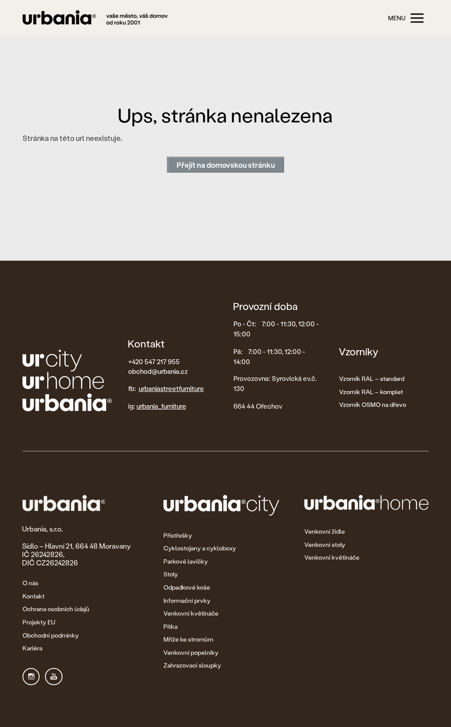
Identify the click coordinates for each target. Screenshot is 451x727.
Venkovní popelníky (190, 652)
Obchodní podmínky (50, 635)
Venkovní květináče (190, 613)
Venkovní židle (324, 531)
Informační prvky (187, 600)
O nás (30, 583)
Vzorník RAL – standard (371, 378)
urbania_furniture (161, 406)
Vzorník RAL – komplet (371, 391)
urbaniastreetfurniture (171, 388)
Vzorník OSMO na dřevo (372, 404)
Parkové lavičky (185, 561)
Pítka (170, 626)
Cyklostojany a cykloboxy (199, 548)
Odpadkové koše (186, 587)
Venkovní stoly (324, 544)
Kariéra (32, 648)
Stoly (170, 574)
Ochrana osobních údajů (55, 609)
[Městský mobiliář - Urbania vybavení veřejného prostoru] (95, 18)
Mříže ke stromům (188, 639)
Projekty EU (38, 622)
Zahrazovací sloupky (192, 665)
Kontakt (33, 596)
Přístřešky (177, 535)
